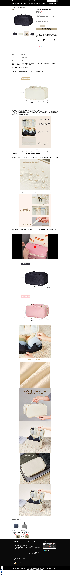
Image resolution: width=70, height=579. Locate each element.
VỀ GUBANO (20, 3)
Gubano (14, 7)
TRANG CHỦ (17, 3)
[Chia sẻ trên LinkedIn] (41, 46)
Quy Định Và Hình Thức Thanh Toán (34, 548)
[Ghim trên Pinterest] (40, 46)
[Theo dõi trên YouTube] (48, 550)
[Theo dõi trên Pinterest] (47, 550)
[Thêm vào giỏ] (15, 536)
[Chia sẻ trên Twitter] (37, 46)
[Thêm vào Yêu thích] (13, 536)
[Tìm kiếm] (57, 1)
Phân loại (37, 23)
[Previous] (14, 20)
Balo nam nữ (26, 3)
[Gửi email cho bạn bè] (38, 46)
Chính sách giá (31, 545)
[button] (51, 3)
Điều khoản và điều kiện (32, 542)
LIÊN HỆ (46, 3)
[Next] (33, 20)
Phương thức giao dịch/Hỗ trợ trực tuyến (34, 552)
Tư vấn (43, 3)
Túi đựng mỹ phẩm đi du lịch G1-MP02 (25, 533)
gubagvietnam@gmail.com (18, 549)
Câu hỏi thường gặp (31, 554)
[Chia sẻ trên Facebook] (36, 46)
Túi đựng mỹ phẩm (16, 531)
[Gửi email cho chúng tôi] (45, 550)
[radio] (39, 23)
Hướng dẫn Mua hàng (32, 546)
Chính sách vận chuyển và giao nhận (34, 547)
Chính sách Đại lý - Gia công (32, 553)
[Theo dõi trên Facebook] (43, 550)
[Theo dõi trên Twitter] (44, 550)
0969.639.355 (17, 0)
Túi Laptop (30, 3)
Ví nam (40, 3)
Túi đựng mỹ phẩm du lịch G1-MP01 (16, 533)
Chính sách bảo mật (25, 567)
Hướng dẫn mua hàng (51, 567)
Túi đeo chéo (36, 3)
